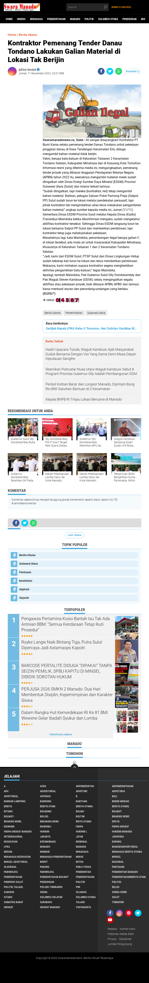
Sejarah (24, 597)
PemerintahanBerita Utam (129, 876)
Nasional (118, 861)
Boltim (80, 816)
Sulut (116, 897)
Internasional (13, 836)
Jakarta (45, 836)
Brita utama (83, 821)
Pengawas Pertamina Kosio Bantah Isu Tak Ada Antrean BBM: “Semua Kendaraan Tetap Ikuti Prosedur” (65, 624)
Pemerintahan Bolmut (54, 876)
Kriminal (81, 841)
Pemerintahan (56, 19)
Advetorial (11, 796)
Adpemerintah (85, 786)
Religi (115, 887)
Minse (79, 856)
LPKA (7, 846)
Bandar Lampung (14, 801)
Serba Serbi (119, 892)
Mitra (79, 861)
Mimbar (45, 851)
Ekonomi (9, 826)
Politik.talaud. (13, 887)
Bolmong (45, 811)
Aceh (43, 786)
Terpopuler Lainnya (60, 734)
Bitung (8, 811)
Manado (75, 19)
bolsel (44, 816)
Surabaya (46, 902)
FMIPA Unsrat (120, 826)
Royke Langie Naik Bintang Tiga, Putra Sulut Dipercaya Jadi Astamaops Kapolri (61, 645)
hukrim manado (122, 831)
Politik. (117, 881)
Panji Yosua (83, 866)
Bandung (45, 801)
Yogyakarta (83, 907)
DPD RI (116, 821)
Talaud (80, 902)
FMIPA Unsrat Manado (18, 831)
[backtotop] (74, 768)
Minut (44, 861)
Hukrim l (81, 831)
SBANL (44, 892)
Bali (114, 796)
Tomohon (118, 902)
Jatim (79, 836)
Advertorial (48, 791)
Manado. (81, 846)
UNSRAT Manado (50, 907)
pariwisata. (47, 871)
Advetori (81, 791)
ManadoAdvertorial (125, 846)
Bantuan (81, 801)
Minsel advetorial (16, 861)
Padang (44, 866)
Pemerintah (83, 871)
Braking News (120, 816)
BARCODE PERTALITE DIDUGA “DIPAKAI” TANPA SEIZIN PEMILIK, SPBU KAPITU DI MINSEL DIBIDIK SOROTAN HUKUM (66, 671)
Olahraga (10, 866)
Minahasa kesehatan (17, 856)
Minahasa (36, 19)
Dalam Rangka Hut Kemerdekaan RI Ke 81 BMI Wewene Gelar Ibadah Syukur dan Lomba (64, 715)
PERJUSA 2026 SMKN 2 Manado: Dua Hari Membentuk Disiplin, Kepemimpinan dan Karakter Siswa (67, 695)
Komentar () (132, 71)
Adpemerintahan (122, 786)
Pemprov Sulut (13, 881)
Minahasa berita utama (127, 851)
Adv (6, 791)
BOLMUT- (9, 816)
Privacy (112, 939)
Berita (8, 806)
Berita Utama (53, 312)
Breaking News (49, 821)
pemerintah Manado (125, 871)
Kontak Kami (127, 928)
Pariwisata (11, 871)
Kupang (116, 841)
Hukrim (44, 831)
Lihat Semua (74, 535)
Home (9, 19)
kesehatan (25, 580)
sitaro (8, 897)
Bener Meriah (120, 801)
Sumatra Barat (13, 902)
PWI (78, 887)
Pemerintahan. (85, 876)
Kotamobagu (48, 841)
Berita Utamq (120, 806)
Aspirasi (24, 589)
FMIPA (79, 826)
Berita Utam (47, 806)
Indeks (21, 19)
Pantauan (25, 572)
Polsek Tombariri (51, 887)
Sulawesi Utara (108, 19)
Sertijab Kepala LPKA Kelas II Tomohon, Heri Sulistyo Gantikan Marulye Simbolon (92, 328)
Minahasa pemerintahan (56, 856)
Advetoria (118, 791)
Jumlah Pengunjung (120, 944)
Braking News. (13, 821)
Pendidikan (129, 19)
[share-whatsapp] (118, 71)
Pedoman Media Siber (121, 933)
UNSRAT (8, 907)
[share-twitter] (110, 71)
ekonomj (45, 826)
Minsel (116, 856)
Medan (8, 851)
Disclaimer (125, 939)
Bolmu (80, 811)
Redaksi (112, 928)
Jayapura (118, 836)
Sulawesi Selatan (51, 897)
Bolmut (117, 811)
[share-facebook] (101, 71)
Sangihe (9, 892)
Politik (89, 19)
